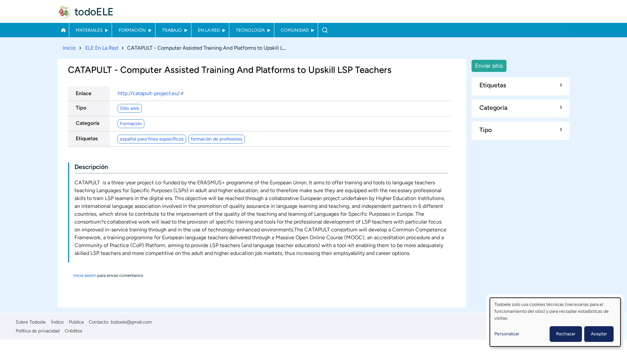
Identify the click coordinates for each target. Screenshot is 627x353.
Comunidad (295, 30)
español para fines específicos (152, 139)
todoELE (94, 12)
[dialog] (555, 322)
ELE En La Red (101, 48)
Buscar (324, 30)
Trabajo (172, 30)
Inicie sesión (84, 275)
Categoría (87, 123)
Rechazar (565, 334)
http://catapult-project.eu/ (149, 93)
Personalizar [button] (506, 334)
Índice (57, 322)
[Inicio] (64, 11)
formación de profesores (216, 139)
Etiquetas (87, 138)
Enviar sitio (489, 65)
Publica (76, 322)
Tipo (81, 108)
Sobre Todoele (31, 322)
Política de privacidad (37, 331)
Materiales (89, 30)
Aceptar (599, 334)
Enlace (83, 93)
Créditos (73, 331)
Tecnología (250, 30)
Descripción (91, 167)
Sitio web (129, 108)
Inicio (63, 30)
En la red (209, 30)
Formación (132, 30)
